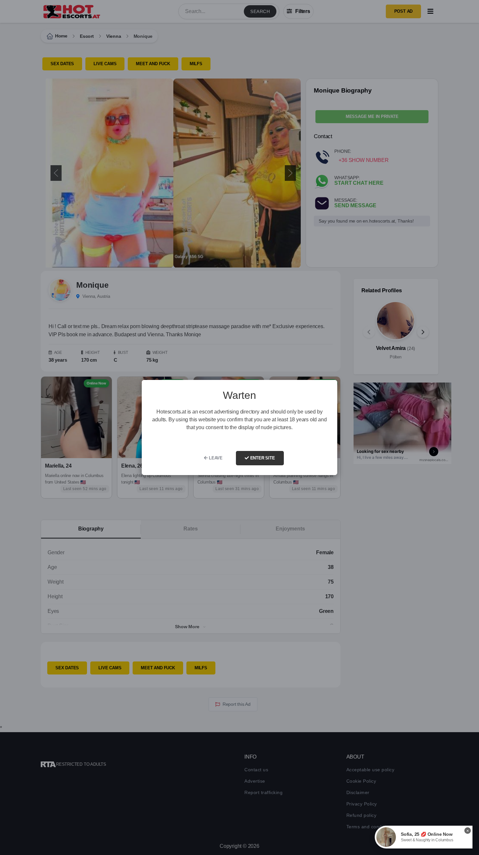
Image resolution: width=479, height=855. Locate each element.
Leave (215, 458)
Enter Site (262, 458)
